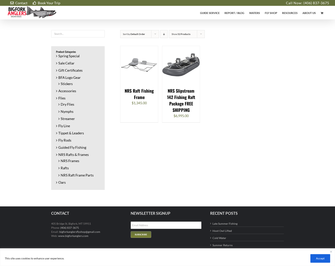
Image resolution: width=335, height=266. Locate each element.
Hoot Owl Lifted (222, 230)
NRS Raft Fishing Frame (139, 94)
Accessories (67, 91)
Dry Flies (67, 104)
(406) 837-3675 (316, 3)
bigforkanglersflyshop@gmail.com (79, 231)
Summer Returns (222, 245)
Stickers (67, 84)
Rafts (65, 168)
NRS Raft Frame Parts (77, 175)
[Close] (331, 251)
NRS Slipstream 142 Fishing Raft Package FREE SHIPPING (181, 100)
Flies (62, 98)
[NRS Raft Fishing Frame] (139, 48)
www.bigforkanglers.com (73, 235)
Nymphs (67, 111)
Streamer (68, 118)
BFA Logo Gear (69, 77)
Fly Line (64, 126)
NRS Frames (70, 161)
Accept (320, 258)
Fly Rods (64, 140)
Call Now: (294, 3)
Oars (62, 182)
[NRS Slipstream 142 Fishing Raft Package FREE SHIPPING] (181, 48)
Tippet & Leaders (71, 133)
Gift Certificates (70, 70)
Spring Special (69, 56)
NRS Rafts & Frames (73, 154)
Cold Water (219, 238)
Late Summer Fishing (224, 223)
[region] (167, 257)
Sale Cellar (66, 63)
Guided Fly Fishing (72, 147)
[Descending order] (164, 34)
